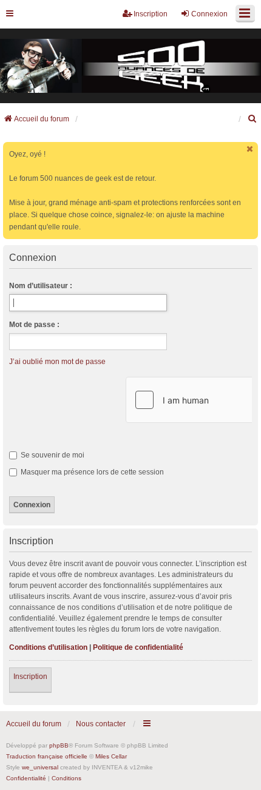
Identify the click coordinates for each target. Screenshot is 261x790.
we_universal (40, 767)
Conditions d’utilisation (48, 647)
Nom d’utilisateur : (40, 286)
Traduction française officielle (46, 756)
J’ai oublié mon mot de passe (57, 361)
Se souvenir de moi (51, 455)
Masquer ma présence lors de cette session (91, 472)
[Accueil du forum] (130, 66)
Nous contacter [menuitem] (101, 724)
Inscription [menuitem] (151, 14)
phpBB (59, 745)
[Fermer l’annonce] (250, 149)
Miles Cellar (111, 756)
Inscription (30, 676)
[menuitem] (252, 118)
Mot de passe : (34, 324)
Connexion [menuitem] (209, 14)
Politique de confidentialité (138, 647)
